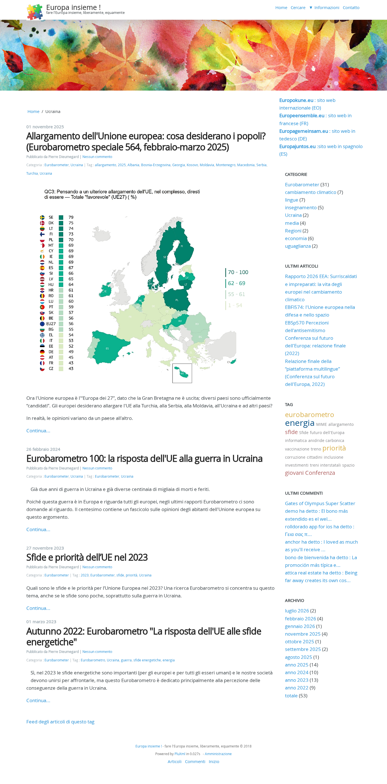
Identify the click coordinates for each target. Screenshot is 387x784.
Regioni (293, 230)
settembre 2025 (303, 649)
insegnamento (301, 207)
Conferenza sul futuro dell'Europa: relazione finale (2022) (315, 345)
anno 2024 (297, 672)
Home (281, 7)
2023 (85, 575)
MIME (321, 424)
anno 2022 (297, 687)
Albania (133, 165)
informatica (296, 440)
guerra (126, 660)
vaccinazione (297, 449)
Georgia (178, 165)
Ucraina (77, 165)
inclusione (333, 457)
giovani (294, 473)
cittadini (314, 457)
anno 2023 (297, 680)
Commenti (195, 761)
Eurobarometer (56, 165)
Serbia (261, 165)
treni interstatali (325, 465)
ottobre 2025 (299, 641)
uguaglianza (298, 246)
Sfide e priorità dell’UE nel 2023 (87, 557)
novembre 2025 (303, 634)
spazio (348, 465)
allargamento (105, 165)
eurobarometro (309, 414)
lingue (291, 199)
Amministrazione (218, 753)
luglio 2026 (297, 610)
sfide (120, 575)
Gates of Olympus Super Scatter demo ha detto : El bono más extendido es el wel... (320, 511)
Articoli (175, 761)
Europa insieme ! (73, 7)
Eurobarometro (93, 660)
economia (296, 238)
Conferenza (320, 473)
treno (316, 449)
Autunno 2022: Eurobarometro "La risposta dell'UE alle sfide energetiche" (143, 636)
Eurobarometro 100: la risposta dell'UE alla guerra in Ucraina (144, 458)
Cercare (298, 7)
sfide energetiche (147, 660)
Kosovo (192, 165)
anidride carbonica (326, 440)
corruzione (295, 457)
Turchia (32, 173)
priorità (131, 575)
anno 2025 (297, 664)
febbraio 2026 (300, 618)
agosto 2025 (298, 657)
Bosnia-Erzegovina (156, 165)
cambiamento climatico (310, 192)
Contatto (351, 7)
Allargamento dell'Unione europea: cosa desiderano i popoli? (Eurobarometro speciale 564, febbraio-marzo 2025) (145, 141)
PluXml (180, 753)
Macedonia (246, 165)
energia (169, 660)
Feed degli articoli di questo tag (60, 721)
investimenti (297, 465)
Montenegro (225, 165)
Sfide (304, 432)
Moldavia (207, 165)
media (292, 223)
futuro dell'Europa (327, 432)
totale (292, 695)
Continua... (38, 430)
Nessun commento (97, 157)
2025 (122, 165)
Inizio (214, 761)
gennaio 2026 (300, 626)
